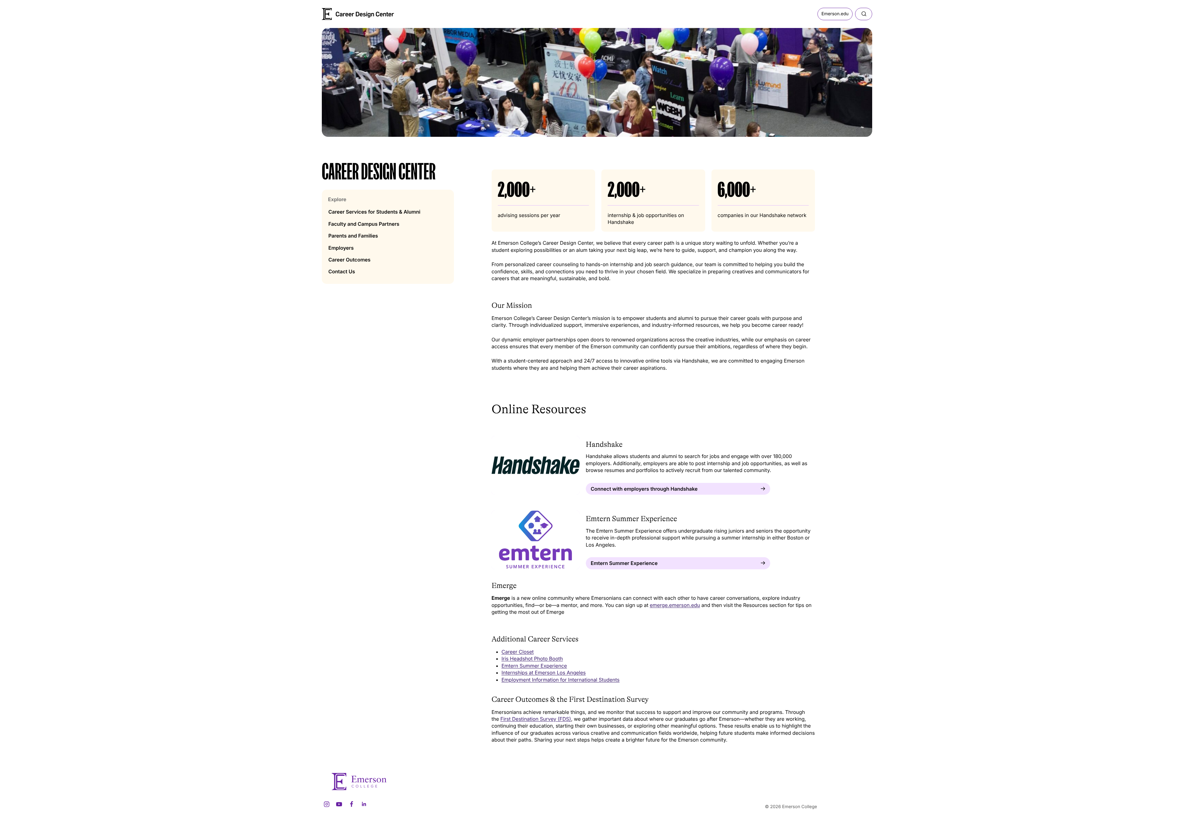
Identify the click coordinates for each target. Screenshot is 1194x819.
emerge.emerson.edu (675, 605)
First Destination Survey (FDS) (535, 719)
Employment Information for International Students (561, 680)
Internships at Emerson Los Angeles (544, 672)
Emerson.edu (835, 13)
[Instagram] (326, 804)
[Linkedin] (363, 804)
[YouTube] (339, 804)
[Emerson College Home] (347, 12)
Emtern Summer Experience (534, 666)
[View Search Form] (863, 14)
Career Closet (518, 652)
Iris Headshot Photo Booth (532, 658)
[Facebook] (351, 804)
